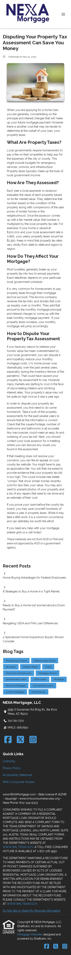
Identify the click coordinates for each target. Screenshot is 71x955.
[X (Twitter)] (20, 739)
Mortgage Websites (30, 934)
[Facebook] (8, 739)
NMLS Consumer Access (19, 782)
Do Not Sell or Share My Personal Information (32, 910)
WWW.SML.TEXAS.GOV (18, 847)
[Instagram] (33, 739)
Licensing (9, 761)
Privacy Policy (12, 768)
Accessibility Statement (17, 775)
